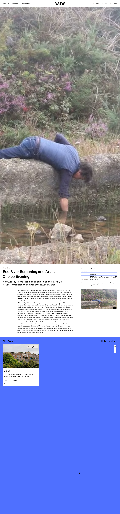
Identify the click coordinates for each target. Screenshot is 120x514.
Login (105, 3)
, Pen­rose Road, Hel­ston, (103, 277)
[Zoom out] (115, 349)
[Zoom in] (115, 346)
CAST (92, 271)
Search (115, 3)
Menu (97, 3)
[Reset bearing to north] (115, 351)
